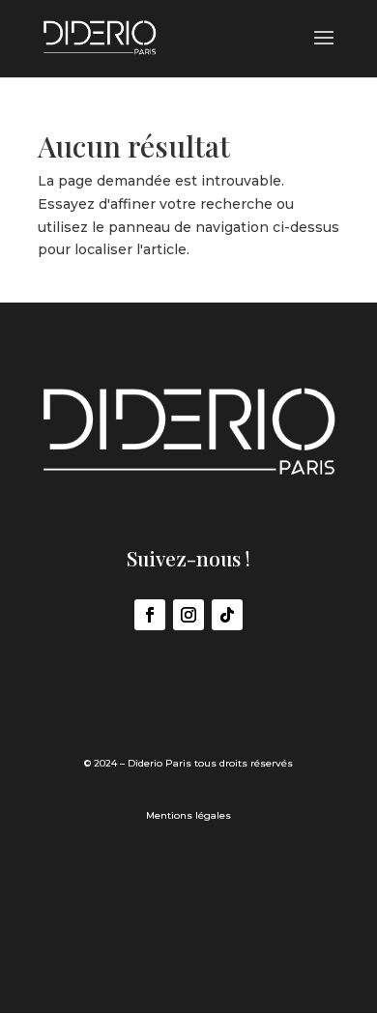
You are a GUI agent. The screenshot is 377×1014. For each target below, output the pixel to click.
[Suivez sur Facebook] (149, 614)
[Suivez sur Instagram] (188, 614)
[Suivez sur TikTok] (227, 614)
